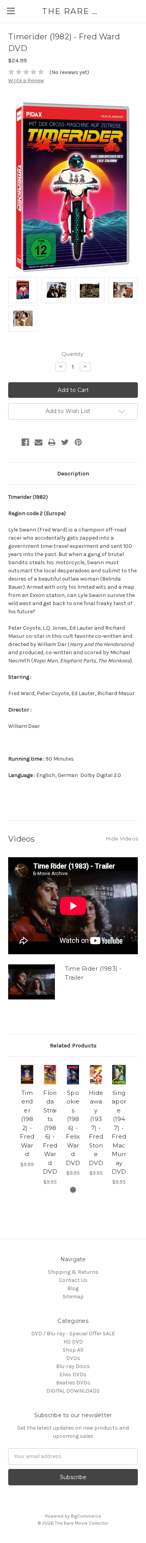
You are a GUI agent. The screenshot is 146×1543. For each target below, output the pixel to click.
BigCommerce (86, 1516)
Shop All (73, 1350)
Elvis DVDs (73, 1374)
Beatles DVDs (73, 1382)
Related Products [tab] (73, 1045)
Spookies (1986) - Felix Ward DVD (73, 1128)
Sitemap (73, 1296)
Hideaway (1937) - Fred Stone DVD (96, 1128)
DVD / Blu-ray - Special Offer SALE (73, 1333)
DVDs (73, 1358)
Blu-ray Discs (73, 1366)
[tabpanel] (27, 1117)
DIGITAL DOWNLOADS (73, 1391)
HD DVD (73, 1341)
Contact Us (73, 1280)
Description (73, 473)
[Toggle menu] (10, 10)
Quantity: (73, 354)
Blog (73, 1288)
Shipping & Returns (73, 1272)
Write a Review (26, 80)
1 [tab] (73, 1190)
